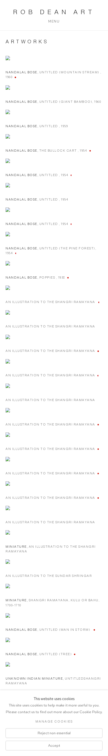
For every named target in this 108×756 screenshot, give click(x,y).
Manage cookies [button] (54, 721)
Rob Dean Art (54, 12)
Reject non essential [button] (54, 732)
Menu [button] (54, 21)
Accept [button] (54, 745)
